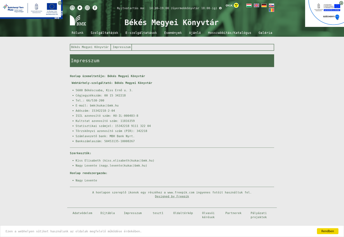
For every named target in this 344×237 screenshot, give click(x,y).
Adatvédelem (82, 213)
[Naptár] (72, 7)
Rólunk (77, 33)
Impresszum (122, 47)
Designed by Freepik (172, 196)
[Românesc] (271, 10)
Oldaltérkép (183, 213)
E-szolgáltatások (141, 33)
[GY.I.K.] (229, 5)
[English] (256, 5)
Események (173, 33)
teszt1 (158, 213)
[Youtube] (79, 7)
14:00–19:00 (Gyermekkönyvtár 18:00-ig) (183, 8)
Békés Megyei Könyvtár (90, 47)
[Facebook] (94, 7)
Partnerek (233, 213)
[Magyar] (249, 5)
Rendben (327, 231)
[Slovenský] (271, 5)
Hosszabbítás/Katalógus (229, 33)
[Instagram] (87, 7)
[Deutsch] (264, 5)
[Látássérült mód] (236, 6)
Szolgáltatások (104, 33)
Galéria (265, 33)
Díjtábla (108, 213)
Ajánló (195, 33)
